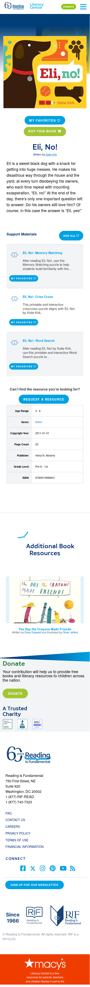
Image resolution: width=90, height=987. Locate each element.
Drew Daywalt (32, 632)
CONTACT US (16, 820)
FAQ (8, 813)
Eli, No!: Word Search (39, 340)
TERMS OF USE (19, 840)
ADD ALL (69, 236)
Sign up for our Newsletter (34, 885)
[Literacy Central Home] (37, 4)
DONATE (68, 6)
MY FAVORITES (43, 120)
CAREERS (12, 826)
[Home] (17, 4)
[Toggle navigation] (83, 6)
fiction (38, 422)
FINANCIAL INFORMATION (24, 846)
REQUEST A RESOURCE (43, 399)
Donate (15, 693)
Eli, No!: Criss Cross (38, 296)
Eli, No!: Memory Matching (42, 253)
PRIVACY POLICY (17, 833)
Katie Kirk (51, 154)
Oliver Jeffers (70, 632)
